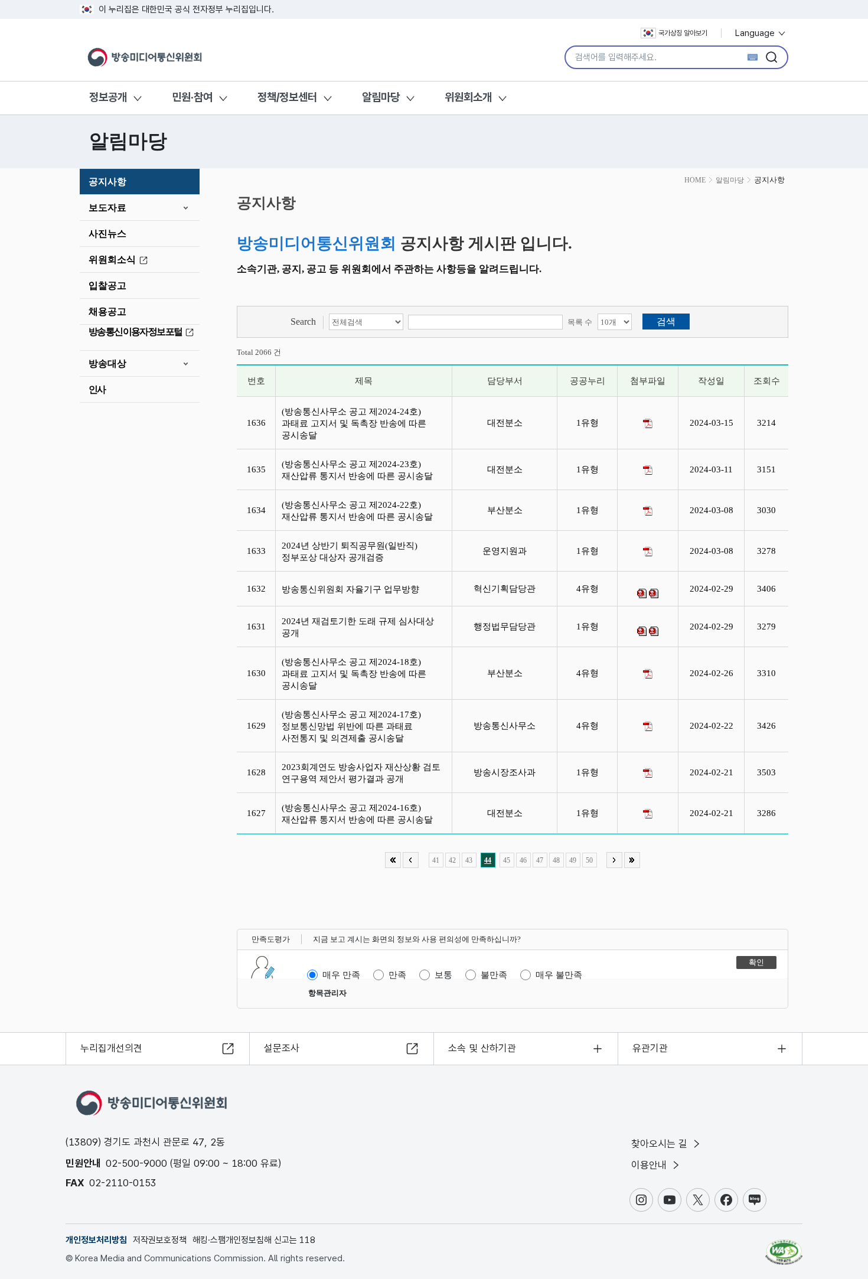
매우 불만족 (559, 975)
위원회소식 (112, 260)
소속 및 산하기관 (482, 1048)
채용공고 (107, 311)
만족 (397, 975)
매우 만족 (341, 975)
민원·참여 (192, 97)
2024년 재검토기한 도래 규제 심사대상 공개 (358, 627)
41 (435, 860)
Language (756, 33)
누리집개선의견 (111, 1048)
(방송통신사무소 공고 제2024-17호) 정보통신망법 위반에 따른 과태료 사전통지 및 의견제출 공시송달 (351, 726)
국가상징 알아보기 (682, 33)
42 (452, 860)
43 (468, 860)
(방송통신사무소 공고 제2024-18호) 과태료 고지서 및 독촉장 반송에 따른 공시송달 (354, 673)
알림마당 (381, 97)
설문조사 (281, 1048)
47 (539, 860)
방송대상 (107, 363)
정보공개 (108, 97)
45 (506, 860)
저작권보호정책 (160, 1240)
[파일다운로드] (647, 423)
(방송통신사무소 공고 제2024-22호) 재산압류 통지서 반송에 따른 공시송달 (360, 510)
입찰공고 (107, 285)
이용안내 (650, 1165)
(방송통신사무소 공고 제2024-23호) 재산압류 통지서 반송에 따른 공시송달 (361, 470)
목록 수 (579, 322)
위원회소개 (468, 97)
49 (572, 860)
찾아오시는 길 (660, 1144)
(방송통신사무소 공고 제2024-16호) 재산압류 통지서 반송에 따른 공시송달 (361, 813)
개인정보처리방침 (96, 1240)
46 (523, 860)
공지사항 (107, 182)
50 (589, 860)
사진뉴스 (107, 234)
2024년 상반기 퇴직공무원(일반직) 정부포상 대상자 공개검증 (349, 551)
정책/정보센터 (287, 97)
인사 (97, 389)
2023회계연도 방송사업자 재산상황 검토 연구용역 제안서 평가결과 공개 (361, 773)
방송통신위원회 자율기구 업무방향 (353, 589)
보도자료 (107, 208)
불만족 (494, 975)
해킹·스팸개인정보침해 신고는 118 (253, 1240)
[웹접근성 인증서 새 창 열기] (783, 1246)
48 (556, 860)
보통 (443, 975)
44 (487, 860)
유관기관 (650, 1048)
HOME (695, 180)
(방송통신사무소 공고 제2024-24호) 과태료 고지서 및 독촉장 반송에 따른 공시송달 (354, 423)
